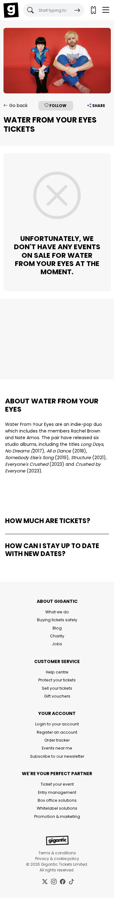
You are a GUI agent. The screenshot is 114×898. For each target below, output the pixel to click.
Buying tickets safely (57, 620)
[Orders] (93, 10)
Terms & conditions (57, 853)
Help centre (57, 672)
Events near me (57, 748)
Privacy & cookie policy (57, 858)
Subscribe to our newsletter (57, 756)
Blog (57, 628)
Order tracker (57, 740)
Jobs (57, 644)
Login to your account (57, 724)
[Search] (77, 10)
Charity (57, 636)
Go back (18, 105)
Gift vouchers (57, 696)
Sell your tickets (57, 688)
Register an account (57, 732)
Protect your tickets (57, 680)
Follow (57, 105)
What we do (57, 612)
